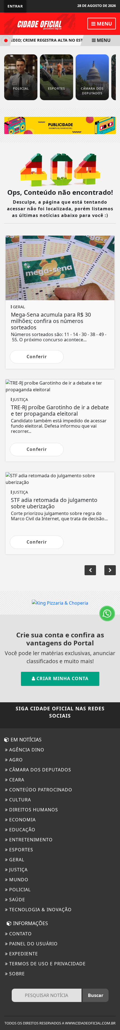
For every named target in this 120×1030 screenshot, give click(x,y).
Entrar (15, 6)
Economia (22, 820)
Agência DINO (26, 750)
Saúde (16, 900)
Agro (15, 760)
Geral (16, 860)
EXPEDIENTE (23, 954)
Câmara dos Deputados (39, 770)
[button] (90, 570)
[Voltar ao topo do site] (111, 566)
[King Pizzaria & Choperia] (60, 125)
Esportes (20, 850)
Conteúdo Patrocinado (40, 790)
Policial (19, 890)
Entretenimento (30, 840)
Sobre (16, 974)
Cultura (19, 800)
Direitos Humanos (33, 810)
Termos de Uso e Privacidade (47, 964)
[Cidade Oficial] (39, 23)
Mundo (18, 880)
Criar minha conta (61, 678)
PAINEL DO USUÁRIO (33, 944)
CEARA (16, 780)
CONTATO (20, 934)
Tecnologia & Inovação (40, 910)
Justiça (18, 870)
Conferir (37, 357)
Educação (21, 830)
